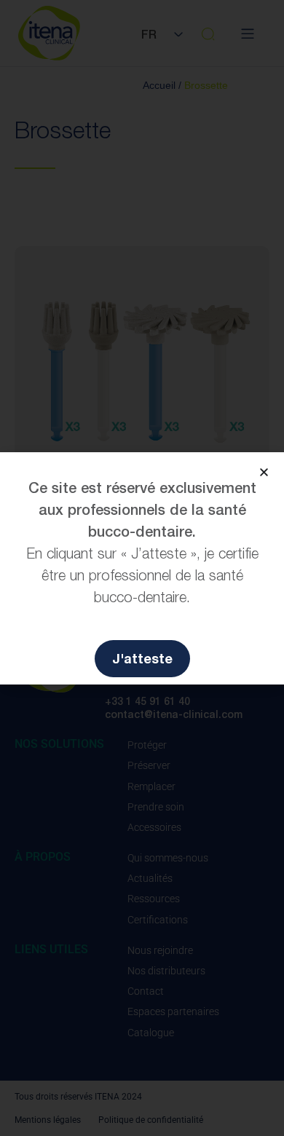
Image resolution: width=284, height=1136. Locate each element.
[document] (142, 568)
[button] (264, 472)
